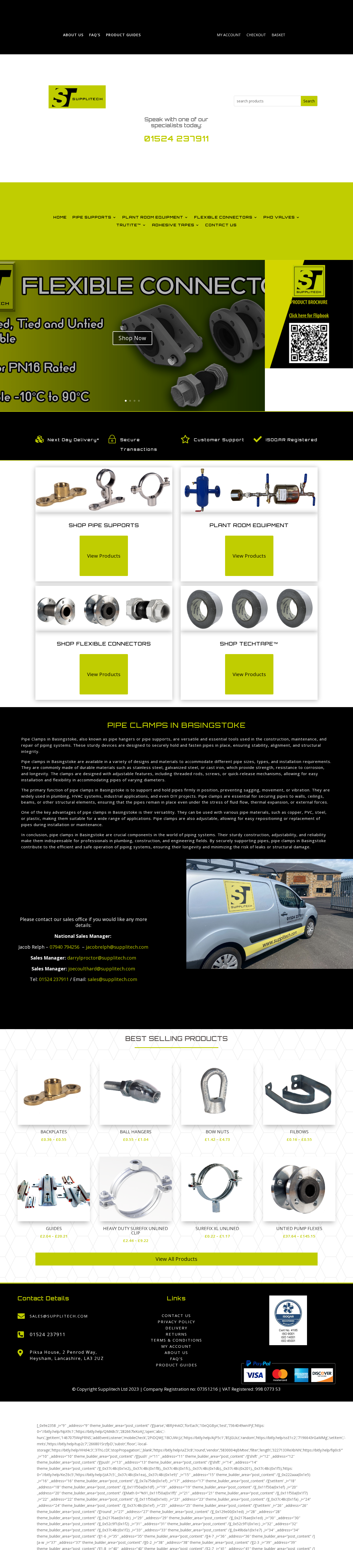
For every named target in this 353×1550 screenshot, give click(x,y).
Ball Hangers (135, 1132)
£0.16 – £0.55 (299, 1139)
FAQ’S (94, 35)
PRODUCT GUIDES (123, 35)
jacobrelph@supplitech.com (117, 947)
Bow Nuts (217, 1132)
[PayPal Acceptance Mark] (288, 1382)
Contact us (221, 225)
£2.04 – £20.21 (54, 1236)
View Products (103, 555)
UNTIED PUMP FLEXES (299, 1228)
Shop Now (132, 337)
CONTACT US (176, 1315)
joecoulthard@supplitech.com (101, 968)
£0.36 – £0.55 (53, 1139)
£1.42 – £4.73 (217, 1139)
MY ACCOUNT (229, 35)
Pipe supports (91, 217)
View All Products (176, 1258)
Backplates (54, 1132)
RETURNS (176, 1334)
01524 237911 (176, 138)
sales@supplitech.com (112, 979)
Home (60, 217)
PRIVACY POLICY (176, 1321)
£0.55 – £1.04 (135, 1139)
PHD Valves (279, 217)
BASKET (278, 35)
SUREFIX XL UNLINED (217, 1228)
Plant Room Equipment (152, 217)
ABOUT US (73, 35)
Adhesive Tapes (173, 225)
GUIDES (54, 1228)
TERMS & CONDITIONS (176, 1340)
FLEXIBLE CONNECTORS (223, 217)
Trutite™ (128, 225)
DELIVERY (176, 1327)
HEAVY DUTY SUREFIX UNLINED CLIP (135, 1230)
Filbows (299, 1132)
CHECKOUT (256, 35)
